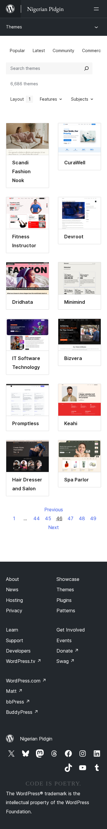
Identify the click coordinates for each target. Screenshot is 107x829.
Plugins (64, 600)
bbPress (18, 702)
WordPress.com (26, 681)
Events (64, 640)
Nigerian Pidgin (36, 739)
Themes (14, 26)
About (12, 579)
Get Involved (70, 630)
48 (82, 518)
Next (53, 527)
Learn (12, 630)
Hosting (14, 600)
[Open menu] (97, 9)
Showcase (67, 579)
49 (93, 518)
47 (70, 518)
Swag (65, 661)
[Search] (86, 68)
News (12, 589)
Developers (18, 651)
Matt (14, 691)
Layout (20, 99)
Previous (53, 509)
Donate (67, 651)
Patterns (65, 610)
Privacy (14, 610)
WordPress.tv (23, 661)
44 (36, 518)
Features (48, 99)
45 (48, 518)
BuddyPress (22, 712)
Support (14, 640)
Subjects (79, 99)
